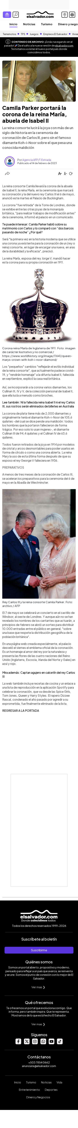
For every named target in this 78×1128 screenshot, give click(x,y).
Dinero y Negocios (38, 1097)
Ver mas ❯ (38, 987)
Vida (59, 1082)
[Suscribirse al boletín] (7, 14)
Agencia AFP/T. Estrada (36, 159)
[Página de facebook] (18, 1043)
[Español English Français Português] (72, 15)
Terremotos (9, 34)
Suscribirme (39, 950)
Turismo (46, 24)
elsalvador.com (64, 45)
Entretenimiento (29, 1089)
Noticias (29, 24)
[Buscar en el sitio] (16, 15)
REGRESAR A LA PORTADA (20, 710)
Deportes (51, 1089)
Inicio (13, 24)
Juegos (34, 34)
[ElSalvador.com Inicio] (40, 14)
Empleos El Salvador (55, 34)
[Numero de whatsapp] (43, 1043)
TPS (23, 34)
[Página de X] (26, 1043)
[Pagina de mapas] (65, 15)
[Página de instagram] (35, 1043)
